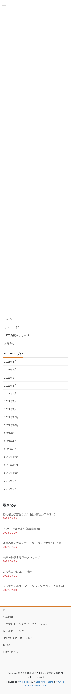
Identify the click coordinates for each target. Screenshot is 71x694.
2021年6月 (10, 433)
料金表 (7, 644)
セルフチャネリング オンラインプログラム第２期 (33, 586)
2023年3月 (10, 361)
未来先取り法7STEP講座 (17, 571)
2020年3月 (10, 448)
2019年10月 (11, 472)
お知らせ (9, 343)
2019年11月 (11, 465)
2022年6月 (10, 385)
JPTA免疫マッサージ (16, 335)
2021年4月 (10, 441)
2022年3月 (10, 393)
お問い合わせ (11, 651)
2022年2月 (10, 401)
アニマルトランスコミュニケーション (25, 624)
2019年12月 (11, 456)
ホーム (7, 610)
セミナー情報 (12, 327)
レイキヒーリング (13, 631)
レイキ (8, 319)
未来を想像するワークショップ (21, 557)
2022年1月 (10, 409)
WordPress (25, 682)
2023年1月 (10, 369)
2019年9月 (10, 480)
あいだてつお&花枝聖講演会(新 (21, 528)
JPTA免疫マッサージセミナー (20, 637)
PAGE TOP (65, 669)
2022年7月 (10, 377)
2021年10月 (11, 425)
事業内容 (8, 617)
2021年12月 (11, 417)
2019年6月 (10, 488)
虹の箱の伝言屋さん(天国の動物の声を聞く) (29, 514)
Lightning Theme (44, 682)
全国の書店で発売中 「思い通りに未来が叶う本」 (33, 543)
